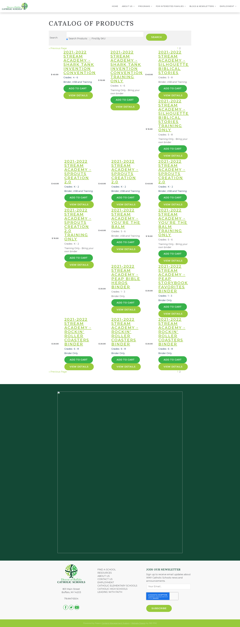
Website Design (138, 623)
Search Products (78, 38)
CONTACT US (105, 579)
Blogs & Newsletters (202, 6)
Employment (227, 6)
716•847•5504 (71, 598)
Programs (144, 6)
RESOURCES (105, 572)
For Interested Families (170, 6)
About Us (127, 6)
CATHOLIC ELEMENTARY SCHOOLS (117, 585)
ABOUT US (104, 576)
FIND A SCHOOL (107, 569)
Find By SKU (99, 38)
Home (115, 6)
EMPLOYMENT (106, 582)
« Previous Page (58, 48)
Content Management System (116, 623)
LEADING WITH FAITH (110, 592)
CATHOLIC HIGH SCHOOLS (113, 589)
